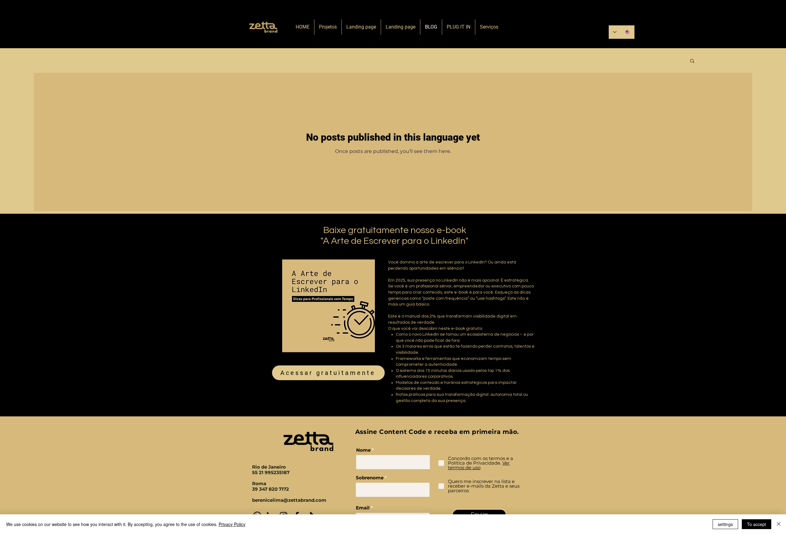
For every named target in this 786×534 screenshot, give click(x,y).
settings (725, 524)
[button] (692, 61)
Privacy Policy (232, 524)
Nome (363, 450)
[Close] (778, 524)
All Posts (46, 60)
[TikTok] (655, 16)
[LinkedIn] (623, 16)
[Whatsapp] (612, 16)
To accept (756, 524)
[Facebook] (644, 16)
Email (363, 507)
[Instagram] (634, 16)
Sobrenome (369, 477)
